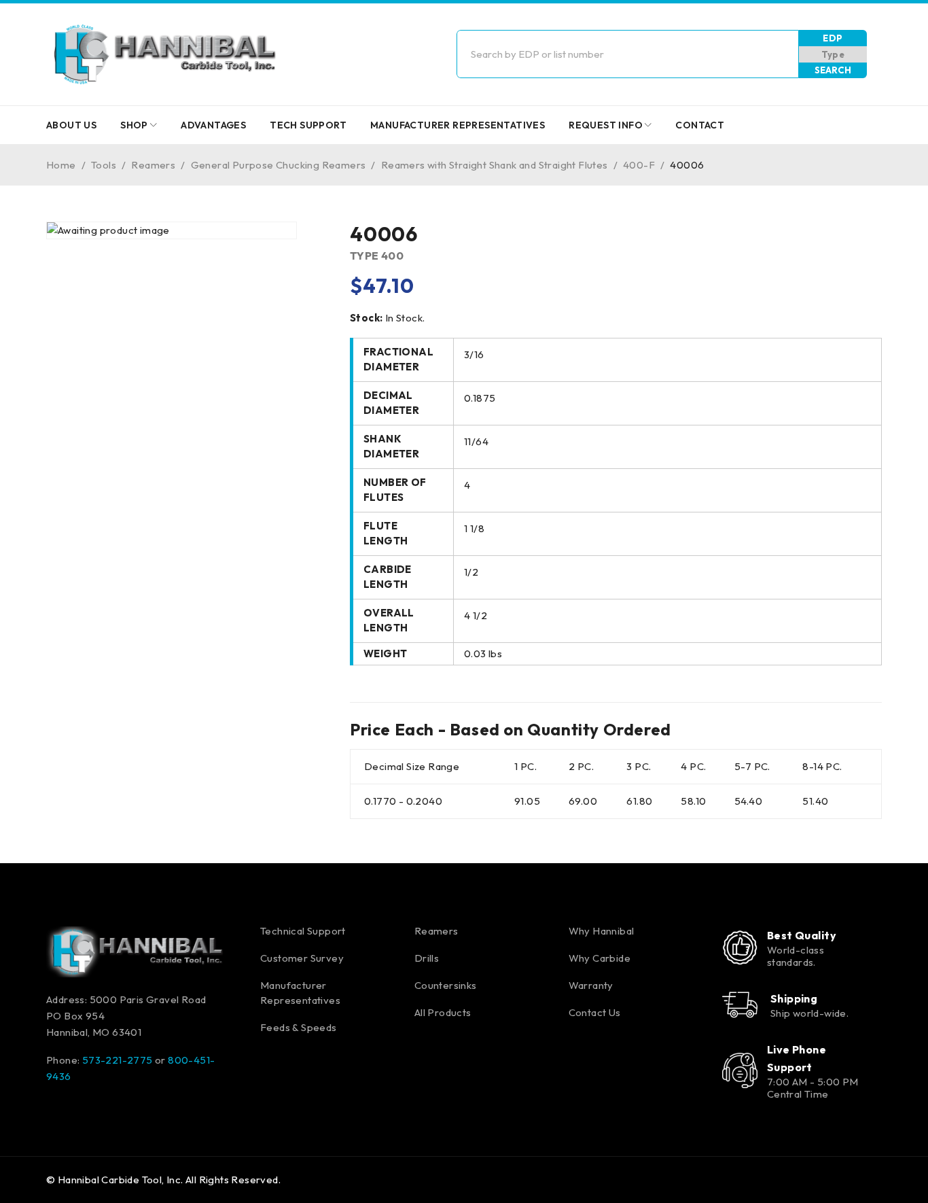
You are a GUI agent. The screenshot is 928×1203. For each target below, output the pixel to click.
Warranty (591, 985)
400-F (639, 164)
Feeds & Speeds (298, 1027)
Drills (426, 958)
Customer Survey (302, 958)
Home (61, 164)
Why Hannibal (602, 930)
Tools (103, 164)
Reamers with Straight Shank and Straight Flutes (494, 164)
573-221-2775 (117, 1059)
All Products (442, 1012)
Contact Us (595, 1012)
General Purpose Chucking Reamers (278, 164)
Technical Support (303, 930)
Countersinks (445, 985)
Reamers (153, 164)
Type (833, 54)
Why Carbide (599, 958)
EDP (832, 38)
